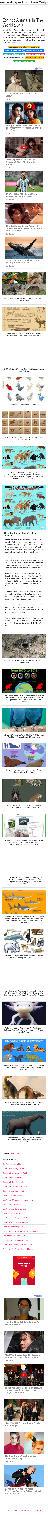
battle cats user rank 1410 (34, 50)
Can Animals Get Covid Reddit (14, 1235)
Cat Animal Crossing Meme (13, 1164)
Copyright (40, 1510)
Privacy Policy (27, 1510)
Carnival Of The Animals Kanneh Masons (18, 1249)
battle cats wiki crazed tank (14, 57)
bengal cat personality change (24, 61)
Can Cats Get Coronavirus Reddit (15, 1173)
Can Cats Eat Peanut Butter (13, 1195)
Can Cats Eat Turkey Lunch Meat (15, 1186)
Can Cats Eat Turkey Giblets (13, 1168)
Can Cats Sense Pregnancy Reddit (15, 1218)
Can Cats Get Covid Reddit (13, 1182)
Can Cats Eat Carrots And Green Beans (17, 1244)
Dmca (6, 1510)
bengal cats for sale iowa (35, 54)
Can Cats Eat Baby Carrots (13, 1213)
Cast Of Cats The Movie (12, 1204)
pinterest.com (15, 1153)
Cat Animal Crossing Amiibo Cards (15, 1240)
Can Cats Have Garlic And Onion (15, 1209)
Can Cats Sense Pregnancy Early (15, 1227)
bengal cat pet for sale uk (14, 50)
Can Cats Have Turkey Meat (13, 1191)
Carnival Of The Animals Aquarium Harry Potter (20, 1231)
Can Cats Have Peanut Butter (14, 1177)
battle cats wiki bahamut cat (14, 54)
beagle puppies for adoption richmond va (24, 47)
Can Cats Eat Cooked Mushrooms (15, 1222)
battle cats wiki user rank (35, 57)
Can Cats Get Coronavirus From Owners (18, 1200)
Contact (15, 1510)
